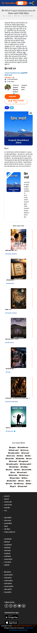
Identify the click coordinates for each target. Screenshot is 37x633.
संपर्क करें (6, 499)
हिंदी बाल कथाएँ (25, 453)
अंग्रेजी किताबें (7, 539)
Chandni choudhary (12, 254)
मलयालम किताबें (8, 559)
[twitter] (15, 606)
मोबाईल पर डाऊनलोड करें (18, 101)
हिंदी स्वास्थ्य (9, 470)
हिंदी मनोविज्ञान (24, 467)
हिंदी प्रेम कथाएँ (13, 461)
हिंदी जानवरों (9, 484)
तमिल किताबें (7, 550)
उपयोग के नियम (8, 505)
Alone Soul (10, 431)
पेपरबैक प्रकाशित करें (9, 532)
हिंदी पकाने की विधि (26, 470)
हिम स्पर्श (26, 175)
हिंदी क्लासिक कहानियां (13, 453)
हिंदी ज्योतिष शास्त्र (19, 484)
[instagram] (10, 606)
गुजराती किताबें (8, 545)
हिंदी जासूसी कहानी (23, 461)
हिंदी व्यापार (21, 481)
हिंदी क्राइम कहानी (22, 486)
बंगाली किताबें (7, 556)
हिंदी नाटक (29, 458)
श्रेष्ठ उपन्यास (7, 520)
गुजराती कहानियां (8, 575)
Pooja (9, 372)
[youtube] (19, 606)
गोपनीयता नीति (8, 502)
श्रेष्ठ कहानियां (7, 517)
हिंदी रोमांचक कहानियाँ (25, 464)
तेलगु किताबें (7, 553)
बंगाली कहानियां (8, 583)
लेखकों (6, 526)
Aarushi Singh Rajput (12, 401)
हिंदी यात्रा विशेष (10, 458)
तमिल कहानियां (8, 589)
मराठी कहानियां (8, 578)
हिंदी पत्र (12, 472)
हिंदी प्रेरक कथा (24, 450)
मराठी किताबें (7, 548)
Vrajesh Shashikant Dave (13, 73)
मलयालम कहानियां (8, 586)
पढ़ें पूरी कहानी (12, 96)
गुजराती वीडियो (8, 523)
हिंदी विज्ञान (28, 484)
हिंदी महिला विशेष (20, 458)
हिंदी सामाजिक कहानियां (12, 464)
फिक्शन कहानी (23, 88)
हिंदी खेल (28, 481)
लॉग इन (31, 3)
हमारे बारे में (7, 496)
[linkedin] (23, 606)
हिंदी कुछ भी (13, 486)
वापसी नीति (7, 508)
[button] (21, 3)
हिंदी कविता (28, 456)
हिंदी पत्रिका (20, 456)
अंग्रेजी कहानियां (8, 581)
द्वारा (6, 254)
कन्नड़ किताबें (7, 562)
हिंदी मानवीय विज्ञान (14, 467)
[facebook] (6, 606)
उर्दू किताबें (6, 565)
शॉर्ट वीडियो (7, 529)
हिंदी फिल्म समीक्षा (13, 475)
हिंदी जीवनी (17, 470)
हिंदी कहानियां (7, 572)
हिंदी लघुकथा (12, 447)
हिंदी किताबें (7, 542)
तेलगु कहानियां (7, 592)
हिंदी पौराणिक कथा (23, 475)
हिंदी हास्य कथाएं (11, 456)
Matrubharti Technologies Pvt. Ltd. (24, 626)
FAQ (5, 510)
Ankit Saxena (10, 342)
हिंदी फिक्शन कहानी (13, 450)
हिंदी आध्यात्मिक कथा (23, 447)
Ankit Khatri (11, 283)
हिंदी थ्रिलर (24, 478)
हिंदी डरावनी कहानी (22, 472)
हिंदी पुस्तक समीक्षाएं (15, 478)
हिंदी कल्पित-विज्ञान (11, 481)
